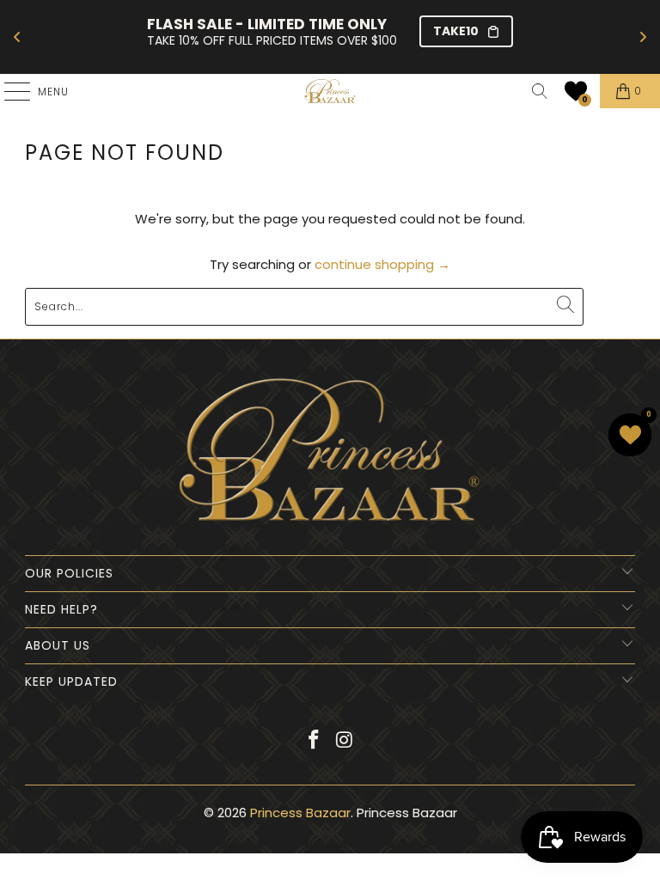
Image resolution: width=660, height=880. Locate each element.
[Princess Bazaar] (330, 91)
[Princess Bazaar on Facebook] (314, 741)
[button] (576, 91)
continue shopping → (382, 264)
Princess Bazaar (300, 813)
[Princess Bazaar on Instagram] (345, 741)
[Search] (539, 91)
